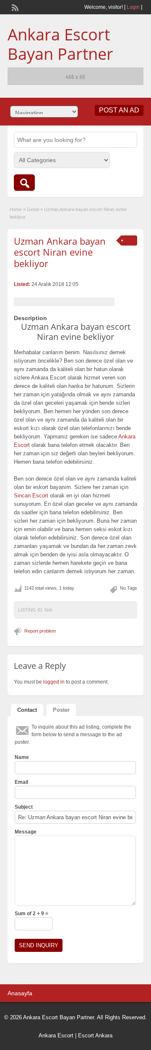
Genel (33, 209)
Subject (24, 807)
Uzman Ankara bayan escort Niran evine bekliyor (60, 252)
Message (25, 832)
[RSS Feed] (14, 6)
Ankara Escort (56, 1035)
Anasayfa (20, 993)
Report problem (40, 630)
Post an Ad (119, 110)
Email (21, 782)
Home (16, 209)
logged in (54, 682)
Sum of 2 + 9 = (31, 913)
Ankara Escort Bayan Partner (60, 43)
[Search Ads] (24, 182)
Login (133, 7)
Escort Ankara (95, 1035)
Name (22, 757)
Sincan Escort (31, 495)
